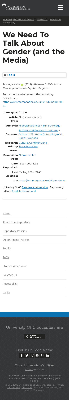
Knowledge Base (32, 385)
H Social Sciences (29, 125)
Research (42, 19)
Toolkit (7, 248)
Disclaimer (27, 387)
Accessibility (10, 283)
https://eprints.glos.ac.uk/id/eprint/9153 (42, 180)
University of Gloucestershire (18, 19)
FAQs (6, 257)
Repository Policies (14, 231)
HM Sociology (51, 125)
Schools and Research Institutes (38, 130)
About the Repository (16, 222)
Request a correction (35, 187)
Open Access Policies (16, 239)
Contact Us (10, 275)
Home (6, 213)
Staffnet (29, 369)
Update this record (24, 191)
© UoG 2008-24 (13, 385)
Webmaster (39, 390)
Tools (10, 75)
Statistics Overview (14, 266)
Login (6, 292)
